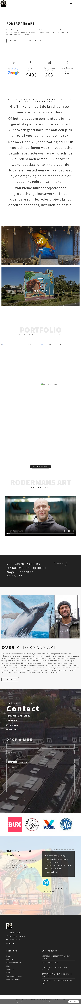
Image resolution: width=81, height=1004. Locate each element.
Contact (9, 973)
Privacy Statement (13, 979)
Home (8, 956)
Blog (8, 966)
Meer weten (57, 1002)
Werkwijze (10, 969)
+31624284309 (14, 933)
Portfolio (9, 959)
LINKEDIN (12, 730)
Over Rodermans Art (13, 963)
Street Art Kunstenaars (52, 963)
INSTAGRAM (13, 725)
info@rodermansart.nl (18, 716)
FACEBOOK (12, 720)
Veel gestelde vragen (14, 976)
